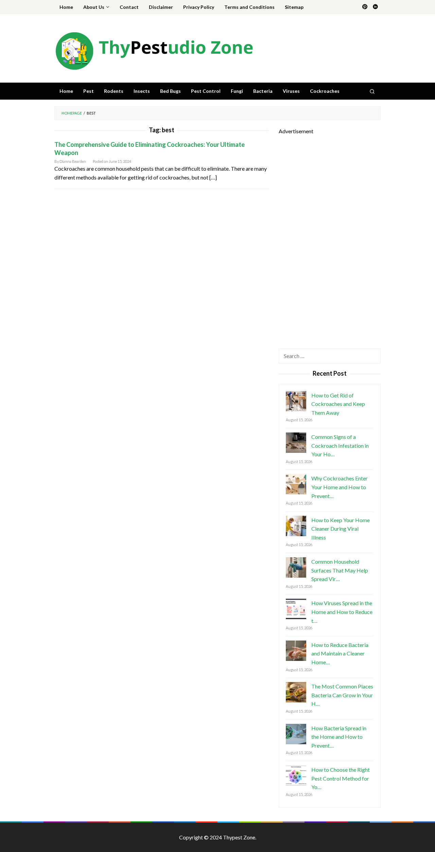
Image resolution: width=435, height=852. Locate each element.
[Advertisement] (330, 238)
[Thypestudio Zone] (154, 50)
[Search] (372, 91)
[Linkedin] (375, 7)
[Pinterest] (365, 7)
